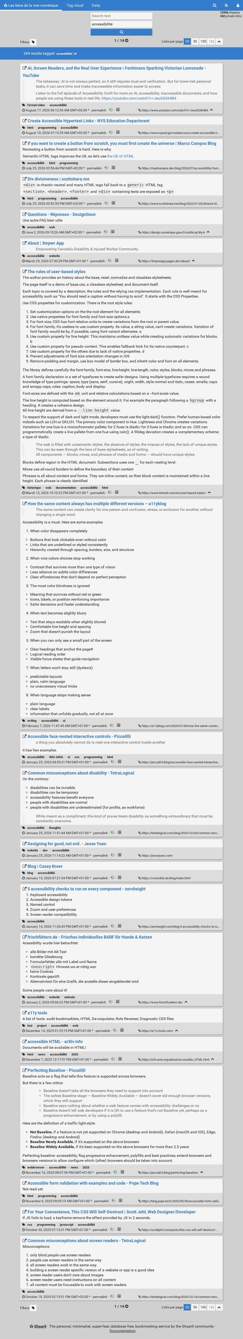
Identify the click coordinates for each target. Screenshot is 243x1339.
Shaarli (40, 1326)
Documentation (123, 1331)
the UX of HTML (120, 156)
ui (64, 720)
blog (30, 873)
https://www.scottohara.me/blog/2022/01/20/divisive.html (181, 203)
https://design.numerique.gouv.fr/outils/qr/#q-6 (173, 232)
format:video (36, 105)
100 (203, 41)
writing (32, 720)
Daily (96, 5)
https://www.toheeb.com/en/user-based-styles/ (174, 493)
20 (187, 41)
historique (34, 487)
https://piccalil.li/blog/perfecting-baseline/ (170, 1172)
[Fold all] (219, 41)
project (42, 1025)
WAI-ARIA (56, 757)
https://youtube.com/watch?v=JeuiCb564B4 (139, 98)
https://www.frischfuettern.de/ (162, 1002)
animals (69, 997)
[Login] (238, 5)
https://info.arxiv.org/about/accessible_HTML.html (175, 1059)
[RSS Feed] (226, 5)
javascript (66, 1224)
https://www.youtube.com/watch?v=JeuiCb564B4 (175, 110)
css (77, 757)
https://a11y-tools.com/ (157, 1031)
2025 (74, 1054)
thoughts (55, 828)
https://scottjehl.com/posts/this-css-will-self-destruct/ (178, 1230)
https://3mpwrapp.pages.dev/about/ (166, 261)
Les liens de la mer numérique (32, 5)
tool (29, 1025)
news (41, 1054)
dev (45, 850)
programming (47, 127)
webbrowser (35, 1167)
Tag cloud (75, 5)
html (30, 127)
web (52, 227)
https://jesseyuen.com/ (157, 855)
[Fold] (211, 109)
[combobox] (121, 24)
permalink (66, 110)
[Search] (214, 5)
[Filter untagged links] (33, 42)
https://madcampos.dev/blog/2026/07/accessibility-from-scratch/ (186, 168)
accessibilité (64, 53)
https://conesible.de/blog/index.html (166, 878)
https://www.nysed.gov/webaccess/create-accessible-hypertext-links (188, 133)
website (54, 256)
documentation (66, 487)
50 (195, 41)
